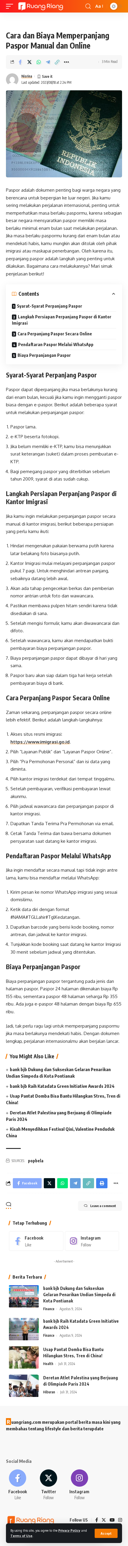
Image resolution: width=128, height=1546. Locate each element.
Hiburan (49, 1392)
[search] (88, 6)
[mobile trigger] (11, 6)
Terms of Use (21, 1536)
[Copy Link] (57, 62)
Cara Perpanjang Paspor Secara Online (55, 333)
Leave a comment (103, 1206)
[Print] (101, 1183)
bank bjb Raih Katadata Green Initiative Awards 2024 (62, 1086)
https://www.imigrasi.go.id (40, 742)
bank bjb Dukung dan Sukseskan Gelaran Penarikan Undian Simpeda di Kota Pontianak (79, 1294)
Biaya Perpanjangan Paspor (44, 355)
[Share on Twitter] (29, 62)
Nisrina (26, 76)
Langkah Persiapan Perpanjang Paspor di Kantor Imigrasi (61, 320)
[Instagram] (92, 1241)
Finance (48, 1309)
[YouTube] (112, 1520)
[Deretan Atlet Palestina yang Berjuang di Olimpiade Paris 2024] (24, 1386)
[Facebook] (36, 1241)
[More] (66, 62)
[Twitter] (48, 1485)
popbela (35, 1160)
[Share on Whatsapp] (39, 62)
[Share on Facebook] (20, 62)
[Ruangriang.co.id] (41, 6)
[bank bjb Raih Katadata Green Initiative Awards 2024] (24, 1329)
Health (48, 1363)
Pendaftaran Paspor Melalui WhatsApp (55, 344)
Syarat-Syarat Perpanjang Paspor (49, 306)
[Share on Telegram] (48, 62)
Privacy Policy (69, 1530)
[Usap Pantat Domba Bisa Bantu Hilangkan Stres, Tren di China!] (24, 1357)
